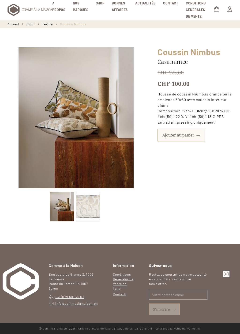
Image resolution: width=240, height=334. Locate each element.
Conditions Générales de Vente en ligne (123, 281)
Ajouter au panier (181, 135)
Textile (47, 24)
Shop (100, 3)
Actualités (145, 3)
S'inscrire (164, 309)
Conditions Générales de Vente (196, 9)
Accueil (13, 24)
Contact (170, 3)
